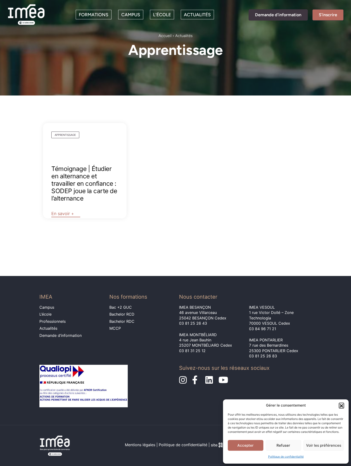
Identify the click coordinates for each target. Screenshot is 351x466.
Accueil (165, 35)
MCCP (115, 328)
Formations (93, 14)
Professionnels (52, 321)
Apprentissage (65, 135)
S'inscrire (328, 14)
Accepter (245, 445)
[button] (341, 405)
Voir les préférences (323, 445)
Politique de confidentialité (286, 456)
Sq (218, 446)
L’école (162, 14)
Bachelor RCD (121, 314)
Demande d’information (60, 335)
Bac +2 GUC (120, 307)
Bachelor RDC (121, 321)
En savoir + (62, 213)
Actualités (197, 14)
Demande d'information (278, 14)
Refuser (283, 445)
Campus (130, 14)
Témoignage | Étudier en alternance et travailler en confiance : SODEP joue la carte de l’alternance (84, 183)
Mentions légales (140, 445)
